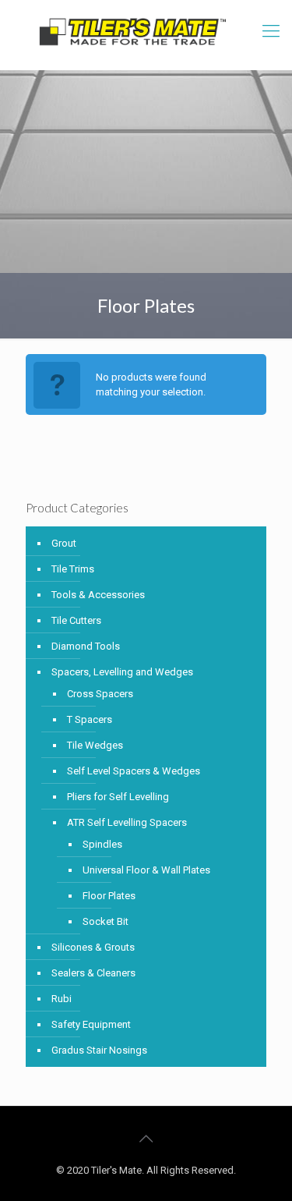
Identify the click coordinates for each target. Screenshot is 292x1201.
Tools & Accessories (98, 594)
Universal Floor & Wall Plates (146, 870)
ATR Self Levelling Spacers (127, 822)
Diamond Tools (85, 646)
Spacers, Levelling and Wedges (122, 672)
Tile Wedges (95, 745)
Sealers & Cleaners (93, 973)
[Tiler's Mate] (132, 35)
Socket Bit (105, 921)
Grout (63, 543)
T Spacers (89, 719)
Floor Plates (109, 896)
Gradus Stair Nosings (99, 1050)
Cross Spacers (100, 694)
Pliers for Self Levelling (118, 796)
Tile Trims (72, 569)
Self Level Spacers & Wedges (133, 771)
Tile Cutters (76, 620)
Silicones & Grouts (93, 947)
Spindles (102, 844)
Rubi (61, 998)
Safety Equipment (91, 1024)
